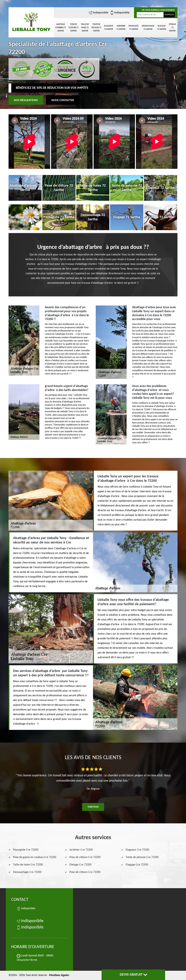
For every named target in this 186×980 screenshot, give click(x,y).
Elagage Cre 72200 (137, 864)
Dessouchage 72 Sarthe (148, 27)
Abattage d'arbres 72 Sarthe (60, 27)
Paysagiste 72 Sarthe (133, 27)
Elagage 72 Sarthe (161, 27)
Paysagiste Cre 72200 (25, 849)
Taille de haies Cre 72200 (28, 864)
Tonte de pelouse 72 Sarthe (96, 27)
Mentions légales (59, 975)
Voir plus (93, 807)
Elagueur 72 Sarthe (108, 27)
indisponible (100, 12)
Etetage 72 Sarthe (172, 27)
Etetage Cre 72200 (80, 864)
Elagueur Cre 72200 (137, 849)
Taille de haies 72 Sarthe (85, 27)
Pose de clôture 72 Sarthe (73, 27)
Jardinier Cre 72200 (81, 849)
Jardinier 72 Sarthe (120, 27)
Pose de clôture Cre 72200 (84, 857)
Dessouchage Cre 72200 (27, 872)
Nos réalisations (26, 100)
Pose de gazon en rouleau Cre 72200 (34, 857)
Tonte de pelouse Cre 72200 (142, 857)
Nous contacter (62, 100)
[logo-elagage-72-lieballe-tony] (31, 20)
